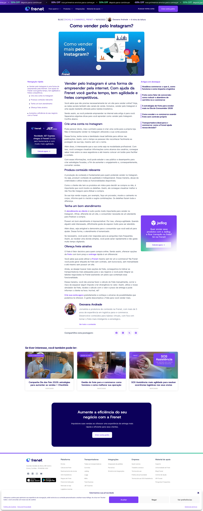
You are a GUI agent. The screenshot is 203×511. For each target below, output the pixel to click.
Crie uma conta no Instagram (42, 96)
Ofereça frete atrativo (39, 107)
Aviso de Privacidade (24, 507)
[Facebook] (28, 474)
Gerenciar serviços (191, 507)
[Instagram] (37, 474)
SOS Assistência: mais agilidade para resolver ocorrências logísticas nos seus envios (153, 383)
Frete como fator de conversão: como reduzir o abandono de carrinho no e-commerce (156, 97)
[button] (198, 493)
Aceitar (124, 500)
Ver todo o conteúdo (87, 324)
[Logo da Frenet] (34, 9)
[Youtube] (41, 474)
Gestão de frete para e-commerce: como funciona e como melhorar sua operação (101, 383)
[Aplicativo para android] (49, 480)
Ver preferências (185, 500)
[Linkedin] (32, 474)
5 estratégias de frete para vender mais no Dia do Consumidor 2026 (158, 107)
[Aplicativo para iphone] (33, 480)
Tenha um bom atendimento (41, 104)
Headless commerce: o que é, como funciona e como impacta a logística (158, 87)
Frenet (95, 259)
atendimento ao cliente (77, 211)
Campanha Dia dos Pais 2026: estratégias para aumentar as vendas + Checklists (49, 383)
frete (69, 254)
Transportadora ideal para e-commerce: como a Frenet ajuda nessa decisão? (157, 125)
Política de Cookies (10, 507)
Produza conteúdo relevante (42, 100)
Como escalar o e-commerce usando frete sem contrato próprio (159, 115)
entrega (92, 254)
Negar (154, 500)
